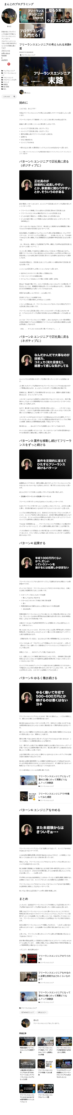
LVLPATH (4, 60)
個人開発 (6, 87)
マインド (6, 82)
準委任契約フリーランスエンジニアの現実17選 (27, 1050)
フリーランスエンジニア (29, 1008)
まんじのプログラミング (19, 4)
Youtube (4, 55)
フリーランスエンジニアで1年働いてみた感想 (45, 1072)
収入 (4, 89)
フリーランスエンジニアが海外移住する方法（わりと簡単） (64, 1050)
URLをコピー (42, 1012)
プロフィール (5, 51)
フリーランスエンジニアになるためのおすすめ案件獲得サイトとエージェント (27, 1098)
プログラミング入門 (9, 80)
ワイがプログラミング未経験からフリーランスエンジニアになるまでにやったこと (64, 1073)
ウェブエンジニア (9, 71)
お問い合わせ (5, 53)
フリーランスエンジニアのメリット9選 (45, 1096)
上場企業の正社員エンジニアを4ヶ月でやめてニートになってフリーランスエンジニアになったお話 (27, 1074)
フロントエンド (8, 77)
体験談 (5, 84)
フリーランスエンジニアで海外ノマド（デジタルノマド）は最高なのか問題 (45, 1051)
